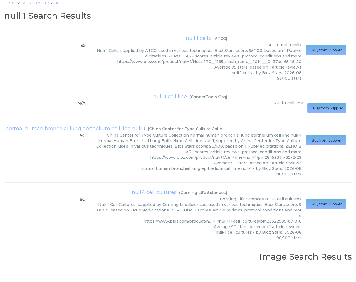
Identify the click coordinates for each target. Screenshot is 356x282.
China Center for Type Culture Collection (191, 128)
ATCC (220, 38)
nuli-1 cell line (170, 97)
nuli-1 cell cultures (154, 192)
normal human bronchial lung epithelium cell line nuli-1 (75, 128)
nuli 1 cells (198, 38)
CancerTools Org (208, 96)
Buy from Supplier (326, 50)
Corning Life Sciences (203, 192)
